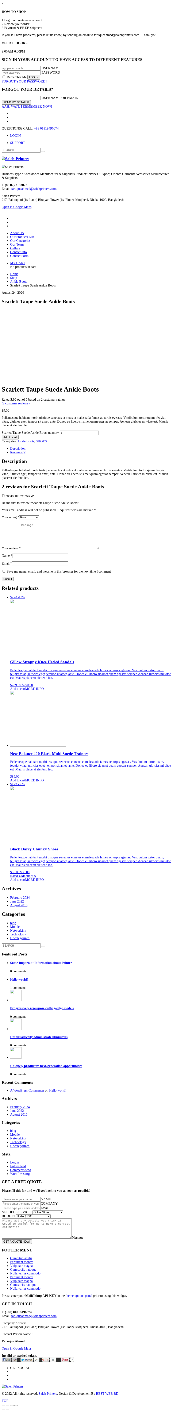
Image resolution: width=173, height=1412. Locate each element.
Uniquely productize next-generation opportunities (46, 1066)
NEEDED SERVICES (17, 1212)
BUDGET (9, 1216)
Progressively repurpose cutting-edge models (42, 1008)
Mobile (15, 926)
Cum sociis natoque (23, 1269)
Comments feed (20, 1170)
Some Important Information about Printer (41, 963)
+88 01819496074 (46, 128)
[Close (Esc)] (3, 1405)
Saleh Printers (48, 1393)
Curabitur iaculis (21, 1258)
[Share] (7, 1405)
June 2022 (17, 901)
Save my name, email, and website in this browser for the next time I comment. (59, 571)
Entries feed (18, 1166)
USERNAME (51, 68)
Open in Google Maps (16, 1348)
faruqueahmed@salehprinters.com (34, 189)
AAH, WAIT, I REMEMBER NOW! (27, 106)
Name (7, 555)
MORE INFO (34, 688)
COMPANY (49, 1203)
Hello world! (19, 979)
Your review (11, 548)
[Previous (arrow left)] (3, 1409)
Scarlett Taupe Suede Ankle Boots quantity (30, 432)
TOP (5, 1401)
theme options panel (79, 1295)
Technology (18, 934)
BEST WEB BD (107, 1393)
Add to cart (10, 437)
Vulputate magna (21, 1265)
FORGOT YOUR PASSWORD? (24, 81)
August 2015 (18, 905)
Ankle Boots (25, 441)
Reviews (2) (18, 452)
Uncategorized (20, 938)
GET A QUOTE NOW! (16, 1241)
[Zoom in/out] (16, 1405)
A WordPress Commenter (27, 1090)
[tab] (90, 448)
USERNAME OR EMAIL (60, 98)
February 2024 (20, 897)
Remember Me (16, 77)
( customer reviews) (16, 403)
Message (77, 1237)
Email (7, 563)
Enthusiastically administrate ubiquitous (39, 1037)
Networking (18, 930)
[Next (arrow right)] (7, 1409)
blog (13, 923)
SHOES (41, 441)
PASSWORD (51, 72)
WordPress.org (20, 1174)
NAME (46, 1199)
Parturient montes (21, 1262)
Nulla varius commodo (25, 1273)
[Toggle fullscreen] (12, 1405)
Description (18, 448)
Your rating (10, 517)
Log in (14, 1162)
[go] (43, 151)
